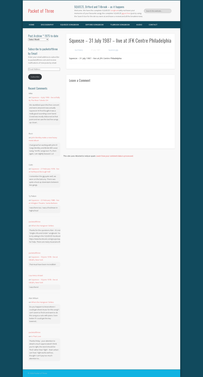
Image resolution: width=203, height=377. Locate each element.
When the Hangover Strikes (42, 225)
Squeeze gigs (113, 50)
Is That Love (36, 336)
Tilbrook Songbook (120, 24)
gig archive (126, 13)
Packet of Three (41, 10)
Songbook (114, 10)
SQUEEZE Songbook (69, 24)
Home (31, 24)
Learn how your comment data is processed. (114, 156)
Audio (139, 24)
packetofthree (34, 221)
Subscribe (35, 77)
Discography (47, 24)
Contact (153, 24)
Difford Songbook (94, 24)
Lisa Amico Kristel (36, 275)
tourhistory (79, 50)
